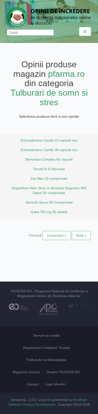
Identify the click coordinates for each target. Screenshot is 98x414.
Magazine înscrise (26, 372)
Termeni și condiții (46, 335)
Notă (80, 235)
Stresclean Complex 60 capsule (49, 159)
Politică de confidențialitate (46, 360)
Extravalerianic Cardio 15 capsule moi (49, 140)
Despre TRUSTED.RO (63, 372)
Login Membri (55, 384)
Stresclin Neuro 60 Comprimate (49, 202)
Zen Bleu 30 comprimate (49, 178)
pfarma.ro (66, 74)
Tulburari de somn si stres (49, 97)
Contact (33, 384)
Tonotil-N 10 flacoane (49, 169)
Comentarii (55, 235)
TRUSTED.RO (21, 291)
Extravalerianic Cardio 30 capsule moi (49, 150)
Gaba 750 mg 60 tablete (49, 212)
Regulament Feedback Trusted (46, 348)
